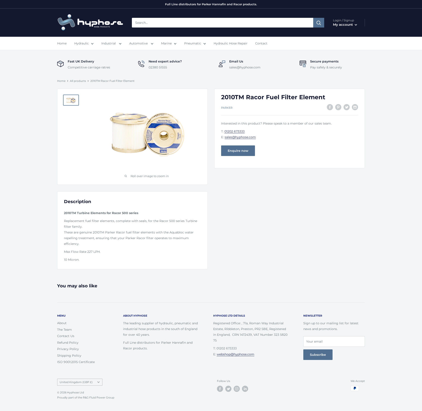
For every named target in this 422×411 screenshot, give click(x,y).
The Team (64, 330)
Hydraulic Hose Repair (230, 43)
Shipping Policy (69, 356)
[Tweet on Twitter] (347, 107)
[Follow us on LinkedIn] (245, 389)
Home (62, 43)
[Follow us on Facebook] (220, 389)
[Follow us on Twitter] (228, 389)
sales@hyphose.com (240, 137)
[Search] (318, 23)
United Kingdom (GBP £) (76, 382)
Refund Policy (67, 343)
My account (343, 24)
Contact (261, 43)
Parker (227, 107)
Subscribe (318, 355)
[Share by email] (355, 107)
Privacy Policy (68, 349)
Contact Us (65, 336)
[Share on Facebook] (330, 107)
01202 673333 (234, 131)
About (62, 323)
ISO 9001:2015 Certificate (76, 362)
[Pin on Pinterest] (338, 107)
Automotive (139, 43)
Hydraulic (81, 43)
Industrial (109, 43)
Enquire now (238, 151)
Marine (166, 43)
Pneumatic (192, 43)
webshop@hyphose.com (235, 354)
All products (78, 81)
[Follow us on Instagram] (237, 389)
